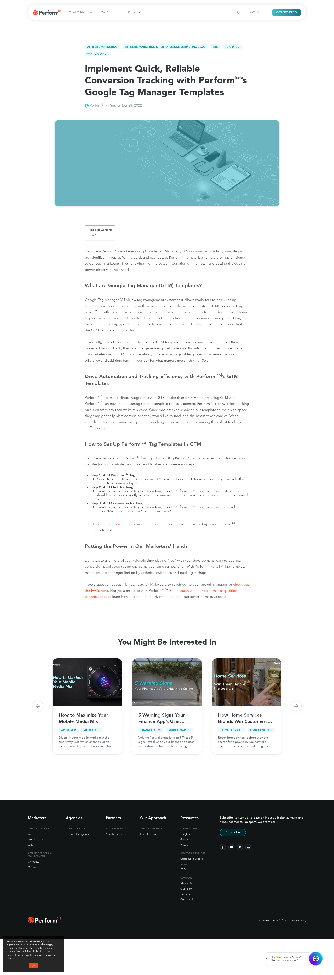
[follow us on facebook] (223, 847)
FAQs (183, 869)
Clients (32, 867)
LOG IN (254, 12)
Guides (184, 839)
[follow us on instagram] (231, 847)
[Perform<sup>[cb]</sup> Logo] (44, 922)
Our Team (186, 888)
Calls (30, 845)
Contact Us (187, 899)
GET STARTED (286, 12)
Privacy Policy (298, 920)
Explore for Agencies (78, 834)
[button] (37, 706)
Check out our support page (108, 524)
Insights (185, 834)
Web (31, 834)
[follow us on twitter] (240, 847)
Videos (184, 845)
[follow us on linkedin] (248, 847)
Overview (33, 861)
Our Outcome (148, 834)
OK (33, 965)
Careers (185, 894)
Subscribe (233, 832)
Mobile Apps (35, 839)
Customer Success (191, 858)
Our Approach (110, 12)
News (183, 864)
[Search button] (237, 12)
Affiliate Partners (116, 834)
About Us (186, 883)
